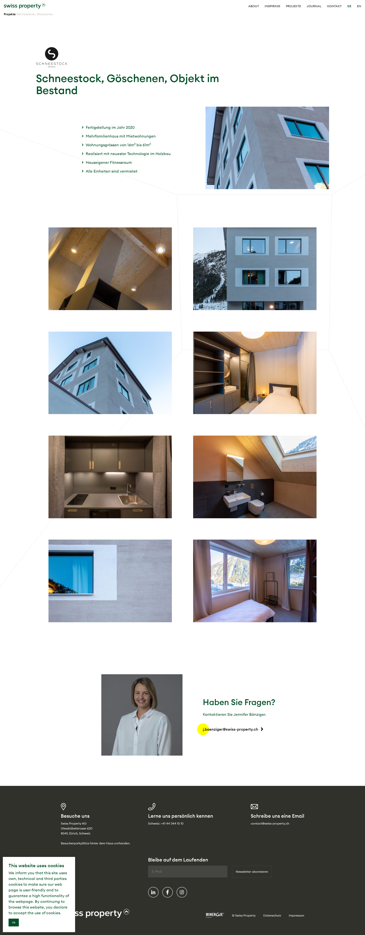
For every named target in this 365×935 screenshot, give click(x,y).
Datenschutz (272, 915)
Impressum (296, 915)
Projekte (10, 14)
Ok (13, 922)
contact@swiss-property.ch (270, 823)
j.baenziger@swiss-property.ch (230, 729)
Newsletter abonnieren (252, 871)
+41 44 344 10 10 (172, 823)
